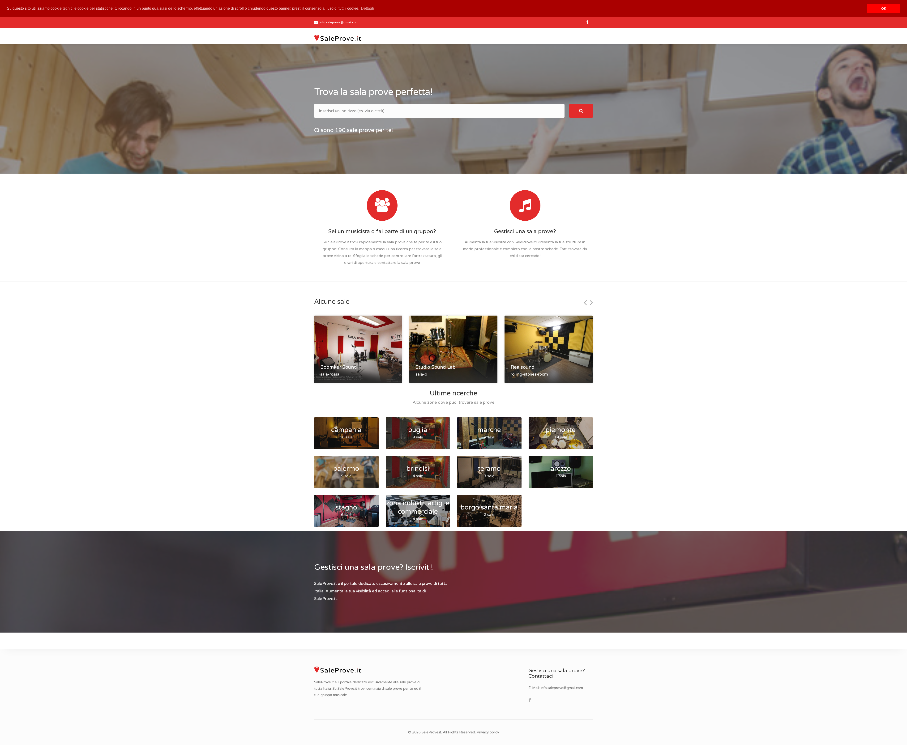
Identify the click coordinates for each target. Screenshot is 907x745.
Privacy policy (488, 732)
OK (883, 8)
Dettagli (367, 8)
